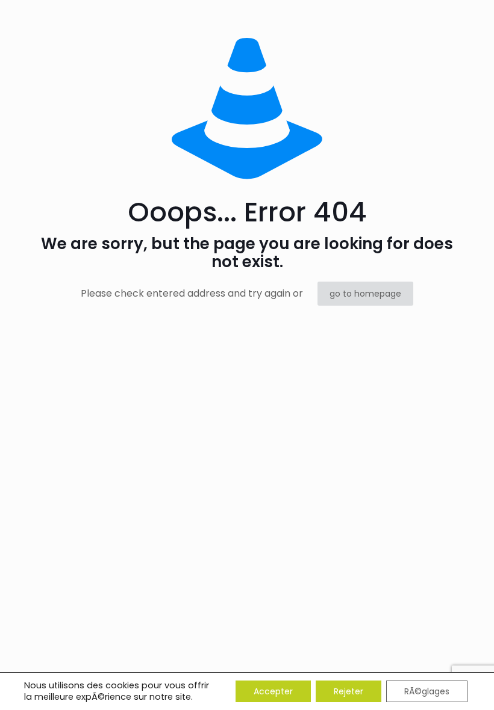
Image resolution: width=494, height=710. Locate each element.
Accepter (273, 691)
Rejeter (348, 691)
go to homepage (365, 294)
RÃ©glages (426, 691)
